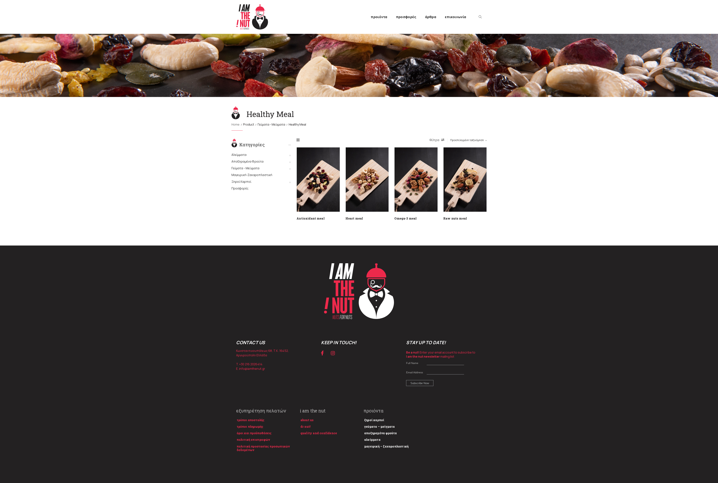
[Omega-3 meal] (416, 179)
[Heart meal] (367, 179)
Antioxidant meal (311, 218)
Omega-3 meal (405, 218)
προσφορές (406, 17)
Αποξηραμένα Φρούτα (247, 161)
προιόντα (379, 17)
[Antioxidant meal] (318, 179)
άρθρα (430, 17)
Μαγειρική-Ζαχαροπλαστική (251, 175)
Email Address (414, 372)
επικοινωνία (455, 17)
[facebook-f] (322, 353)
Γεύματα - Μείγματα (271, 124)
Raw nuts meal (455, 218)
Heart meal (354, 218)
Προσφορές (239, 188)
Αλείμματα (238, 155)
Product (248, 124)
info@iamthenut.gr (252, 369)
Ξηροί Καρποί (241, 182)
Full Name (412, 363)
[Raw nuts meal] (465, 179)
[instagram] (332, 353)
